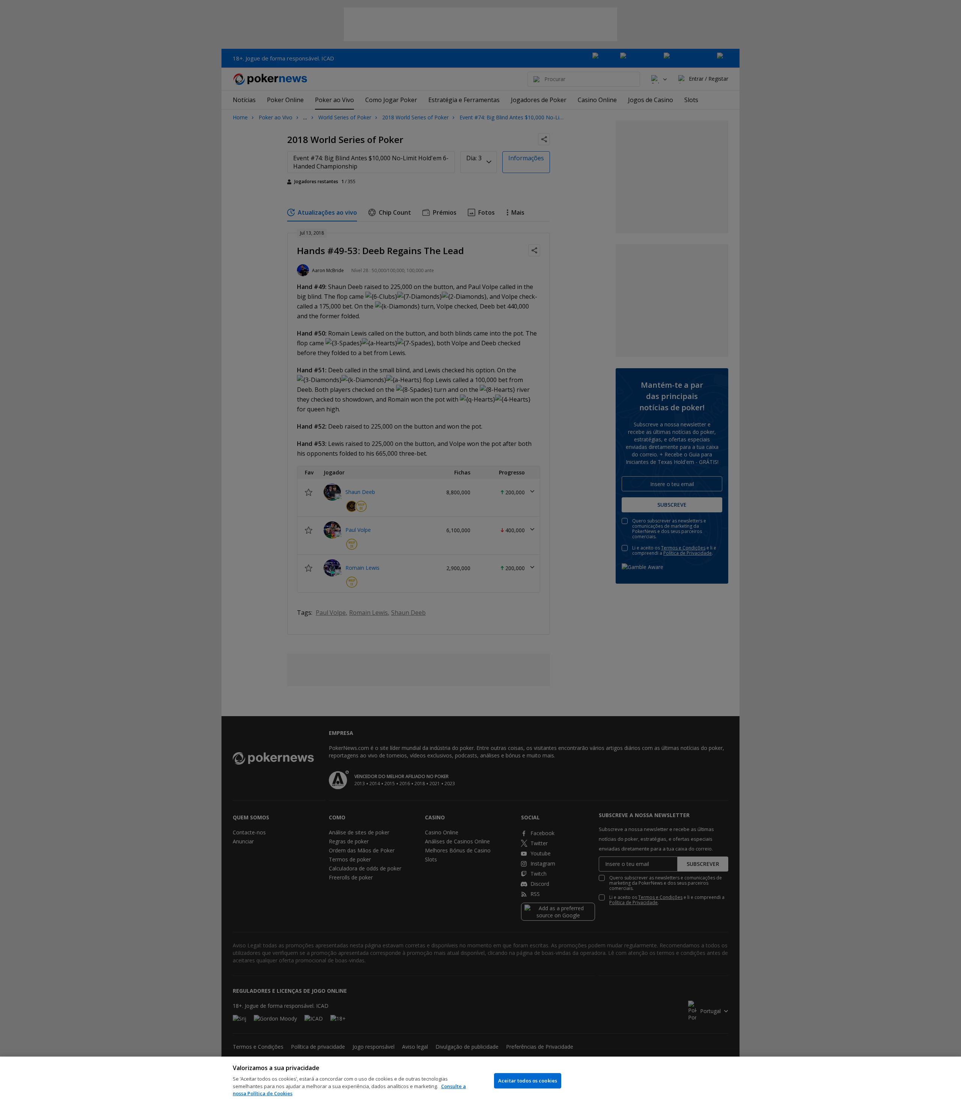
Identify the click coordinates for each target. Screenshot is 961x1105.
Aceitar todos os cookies (527, 1080)
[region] (480, 1081)
